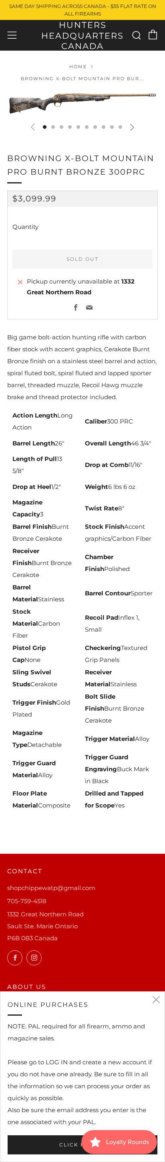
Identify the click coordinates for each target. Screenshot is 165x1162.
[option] (82, 103)
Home (78, 66)
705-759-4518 (26, 901)
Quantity (25, 226)
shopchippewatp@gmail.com (51, 888)
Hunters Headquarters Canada (82, 35)
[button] (44, 127)
